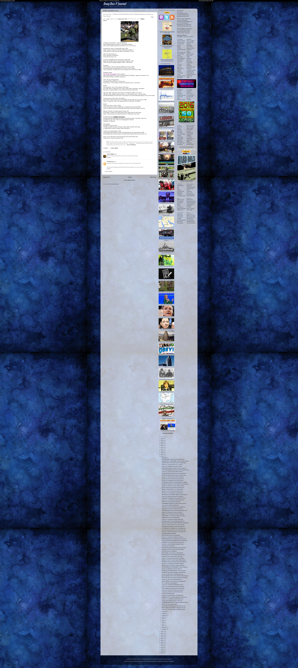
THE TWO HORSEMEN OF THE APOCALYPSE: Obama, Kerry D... (175, 469)
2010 (162, 640)
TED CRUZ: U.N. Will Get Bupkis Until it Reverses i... (173, 492)
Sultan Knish (189, 68)
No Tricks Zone (190, 192)
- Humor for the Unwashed (185, 36)
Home (130, 177)
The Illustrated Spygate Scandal (7, 0)
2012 (162, 636)
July (163, 618)
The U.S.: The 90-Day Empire (182, 23)
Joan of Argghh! (110, 154)
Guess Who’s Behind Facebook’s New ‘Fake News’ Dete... (174, 529)
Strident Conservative (191, 67)
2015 (162, 631)
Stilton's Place (179, 141)
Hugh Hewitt (179, 64)
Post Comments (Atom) (114, 184)
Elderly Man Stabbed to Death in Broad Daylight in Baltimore (116, 61)
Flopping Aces (189, 45)
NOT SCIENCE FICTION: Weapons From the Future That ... (174, 605)
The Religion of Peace (181, 195)
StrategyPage (179, 192)
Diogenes (179, 128)
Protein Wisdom (190, 62)
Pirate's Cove (189, 61)
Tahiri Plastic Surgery (191, 221)
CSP (178, 188)
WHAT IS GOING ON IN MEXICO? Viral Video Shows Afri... (174, 607)
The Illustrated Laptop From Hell (206, 0)
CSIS (178, 187)
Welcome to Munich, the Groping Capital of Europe (114, 111)
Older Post (153, 177)
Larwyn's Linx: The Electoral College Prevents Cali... (173, 584)
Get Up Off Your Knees (108, 56)
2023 (162, 443)
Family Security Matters (181, 208)
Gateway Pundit (180, 59)
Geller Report (179, 61)
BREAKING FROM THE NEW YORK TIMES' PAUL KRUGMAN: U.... (176, 522)
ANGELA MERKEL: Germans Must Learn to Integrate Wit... (174, 581)
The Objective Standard (191, 70)
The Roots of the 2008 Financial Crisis (184, 26)
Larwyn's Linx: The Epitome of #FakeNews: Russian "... (173, 563)
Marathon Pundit (190, 199)
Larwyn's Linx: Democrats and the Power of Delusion (173, 558)
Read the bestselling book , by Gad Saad (167, 60)
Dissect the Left (180, 207)
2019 (162, 450)
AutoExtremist (179, 214)
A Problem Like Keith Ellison (109, 42)
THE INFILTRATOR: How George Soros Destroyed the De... (174, 473)
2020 (162, 449)
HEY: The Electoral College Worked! (169, 583)
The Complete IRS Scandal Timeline (183, 29)
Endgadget (179, 218)
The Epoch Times (180, 53)
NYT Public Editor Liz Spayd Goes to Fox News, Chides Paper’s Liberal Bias (120, 88)
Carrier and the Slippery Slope (168, 593)
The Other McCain (190, 72)
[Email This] (111, 148)
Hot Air (178, 62)
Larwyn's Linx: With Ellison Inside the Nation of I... (172, 568)
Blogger (170, 659)
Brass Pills (179, 90)
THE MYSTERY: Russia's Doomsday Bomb (171, 535)
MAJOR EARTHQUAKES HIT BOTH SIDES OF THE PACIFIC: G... (175, 575)
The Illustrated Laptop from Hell (183, 16)
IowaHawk (179, 135)
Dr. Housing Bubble (190, 95)
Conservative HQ (190, 42)
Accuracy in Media (190, 126)
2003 (162, 652)
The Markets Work (190, 71)
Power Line (179, 71)
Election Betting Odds (181, 52)
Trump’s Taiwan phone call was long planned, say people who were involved (120, 107)
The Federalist (180, 72)
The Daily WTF (180, 217)
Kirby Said (188, 52)
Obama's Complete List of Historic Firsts (184, 28)
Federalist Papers (190, 132)
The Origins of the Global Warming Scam (184, 21)
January (164, 629)
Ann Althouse (189, 39)
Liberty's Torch (189, 55)
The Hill (178, 74)
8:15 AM (108, 157)
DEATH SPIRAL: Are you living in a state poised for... (173, 552)
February (164, 627)
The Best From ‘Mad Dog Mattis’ (110, 131)
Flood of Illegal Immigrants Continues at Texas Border (115, 44)
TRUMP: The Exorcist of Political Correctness (171, 501)
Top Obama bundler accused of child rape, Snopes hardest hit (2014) (118, 127)
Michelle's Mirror (180, 138)
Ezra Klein (188, 131)
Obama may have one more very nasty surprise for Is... (173, 478)
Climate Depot (189, 185)
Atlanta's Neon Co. (190, 214)
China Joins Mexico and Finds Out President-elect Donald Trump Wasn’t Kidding (121, 108)
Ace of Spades (180, 39)
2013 (162, 635)
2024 (162, 442)
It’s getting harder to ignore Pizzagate (111, 128)
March (163, 625)
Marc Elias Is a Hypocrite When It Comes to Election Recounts (117, 90)
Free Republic (179, 56)
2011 (162, 638)
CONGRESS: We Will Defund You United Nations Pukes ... (174, 498)
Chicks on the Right (190, 40)
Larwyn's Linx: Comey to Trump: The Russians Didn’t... (173, 549)
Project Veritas (180, 96)
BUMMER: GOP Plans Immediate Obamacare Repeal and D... (175, 597)
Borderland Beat (180, 185)
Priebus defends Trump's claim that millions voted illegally (116, 51)
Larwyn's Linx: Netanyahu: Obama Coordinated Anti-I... (173, 485)
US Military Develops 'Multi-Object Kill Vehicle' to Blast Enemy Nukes (119, 118)
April (163, 624)
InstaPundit (179, 65)
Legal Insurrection (190, 53)
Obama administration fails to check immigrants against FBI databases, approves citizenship (124, 75)
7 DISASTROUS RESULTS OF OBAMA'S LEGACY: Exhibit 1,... (175, 482)
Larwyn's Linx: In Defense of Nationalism (170, 505)
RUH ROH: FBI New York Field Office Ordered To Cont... (173, 554)
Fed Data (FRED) (190, 96)
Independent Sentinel (190, 48)
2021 (162, 447)
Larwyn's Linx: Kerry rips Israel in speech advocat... (172, 471)
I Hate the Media (190, 134)
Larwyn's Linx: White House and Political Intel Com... (173, 574)
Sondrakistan (189, 205)
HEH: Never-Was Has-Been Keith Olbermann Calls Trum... (174, 547)
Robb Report (179, 221)
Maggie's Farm (180, 209)
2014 (162, 633)
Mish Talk (188, 98)
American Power (180, 201)
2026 (162, 438)
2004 (162, 651)
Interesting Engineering (181, 220)
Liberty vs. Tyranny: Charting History (184, 18)
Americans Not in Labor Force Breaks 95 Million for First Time (117, 66)
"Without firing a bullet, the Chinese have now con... (172, 508)
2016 (162, 456)
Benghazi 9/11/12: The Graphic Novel (184, 24)
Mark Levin (179, 67)
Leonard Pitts (189, 137)
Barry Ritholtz (189, 90)
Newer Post (106, 177)
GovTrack (179, 92)
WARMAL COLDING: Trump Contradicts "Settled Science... (174, 559)
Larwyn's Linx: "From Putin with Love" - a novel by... (172, 464)
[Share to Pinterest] (117, 148)
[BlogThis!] (113, 148)
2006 (162, 647)
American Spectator (181, 42)
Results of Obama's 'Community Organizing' (109, 0)
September (164, 615)
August (163, 617)
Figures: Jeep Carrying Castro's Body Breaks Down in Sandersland (118, 113)
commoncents (110, 161)
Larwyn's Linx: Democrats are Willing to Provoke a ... (173, 537)
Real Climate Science (191, 194)
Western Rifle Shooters (191, 74)
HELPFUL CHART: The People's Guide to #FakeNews (173, 565)
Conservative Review (181, 49)
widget (122, 18)
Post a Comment (108, 171)
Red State (188, 64)
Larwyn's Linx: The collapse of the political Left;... (172, 579)
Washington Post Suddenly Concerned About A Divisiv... (173, 526)
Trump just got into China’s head (110, 98)
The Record (179, 194)
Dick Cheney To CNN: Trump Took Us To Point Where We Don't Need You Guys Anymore (123, 99)
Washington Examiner (181, 75)
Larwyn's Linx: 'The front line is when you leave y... (172, 512)
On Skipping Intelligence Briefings (169, 533)
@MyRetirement (190, 218)
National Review (180, 68)
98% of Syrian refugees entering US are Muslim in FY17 (116, 45)
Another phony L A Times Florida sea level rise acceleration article (118, 82)
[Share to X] (114, 148)
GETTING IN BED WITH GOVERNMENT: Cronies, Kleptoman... (175, 567)
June (163, 620)
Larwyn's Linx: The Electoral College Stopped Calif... (173, 519)
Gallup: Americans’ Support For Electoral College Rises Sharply (117, 49)
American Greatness (181, 40)
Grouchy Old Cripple (181, 134)
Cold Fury (179, 205)
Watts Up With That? (190, 195)
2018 (162, 452)
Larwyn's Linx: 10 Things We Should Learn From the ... (173, 590)
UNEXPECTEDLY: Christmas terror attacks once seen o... (174, 515)
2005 (162, 649)
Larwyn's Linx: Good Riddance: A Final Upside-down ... (173, 499)
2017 (162, 454)
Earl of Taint (179, 131)
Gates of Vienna (190, 46)
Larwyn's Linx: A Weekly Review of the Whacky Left (172, 595)
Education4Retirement (191, 217)
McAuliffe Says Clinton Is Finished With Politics (114, 48)
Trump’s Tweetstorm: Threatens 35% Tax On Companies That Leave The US (120, 69)
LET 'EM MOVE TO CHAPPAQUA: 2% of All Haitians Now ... (174, 528)
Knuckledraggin (180, 137)
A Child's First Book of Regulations (183, 32)
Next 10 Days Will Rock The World (111, 76)
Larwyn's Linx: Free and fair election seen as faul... (172, 556)
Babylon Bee (179, 126)
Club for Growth (190, 93)
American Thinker (180, 43)
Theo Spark (189, 207)
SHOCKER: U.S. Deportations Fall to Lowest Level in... (173, 542)
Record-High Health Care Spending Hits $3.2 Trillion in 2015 (116, 68)
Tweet (152, 17)
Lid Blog (188, 56)
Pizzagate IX (106, 125)
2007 (162, 645)
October (164, 613)
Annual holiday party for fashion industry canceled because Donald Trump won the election (123, 133)
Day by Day (179, 129)
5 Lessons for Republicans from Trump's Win (113, 59)
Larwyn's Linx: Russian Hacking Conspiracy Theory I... (173, 544)
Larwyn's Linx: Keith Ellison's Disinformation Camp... (173, 598)
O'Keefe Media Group (181, 95)
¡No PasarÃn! (179, 202)
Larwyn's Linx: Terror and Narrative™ (169, 604)
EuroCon (179, 55)
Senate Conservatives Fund (117, 138)
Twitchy (178, 98)
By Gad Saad (167, 32)
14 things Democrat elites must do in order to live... (172, 600)
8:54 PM (108, 168)
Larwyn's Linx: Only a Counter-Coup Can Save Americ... (173, 524)
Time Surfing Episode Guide (182, 13)
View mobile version (129, 180)
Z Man (188, 77)
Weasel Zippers (180, 77)
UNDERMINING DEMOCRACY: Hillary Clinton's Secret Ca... (174, 503)
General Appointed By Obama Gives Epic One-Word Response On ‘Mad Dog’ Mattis (122, 132)
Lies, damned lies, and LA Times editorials (112, 87)
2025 (162, 440)
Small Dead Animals (190, 204)
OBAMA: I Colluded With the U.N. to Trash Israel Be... (173, 489)
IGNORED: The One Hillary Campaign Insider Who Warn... (174, 572)
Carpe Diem (189, 92)
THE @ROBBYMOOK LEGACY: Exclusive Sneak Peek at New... (175, 602)
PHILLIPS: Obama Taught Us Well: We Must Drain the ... (173, 487)
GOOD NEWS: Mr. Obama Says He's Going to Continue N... (174, 468)
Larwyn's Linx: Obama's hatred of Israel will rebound (173, 476)
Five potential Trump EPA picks (110, 81)
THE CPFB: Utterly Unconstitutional (169, 551)
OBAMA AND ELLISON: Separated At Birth (170, 517)
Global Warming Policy (191, 187)
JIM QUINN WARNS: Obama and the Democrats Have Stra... (174, 510)
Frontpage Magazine (181, 58)
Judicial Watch (180, 93)
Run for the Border (107, 55)
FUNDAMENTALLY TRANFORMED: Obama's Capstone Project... (175, 461)
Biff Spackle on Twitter (191, 215)
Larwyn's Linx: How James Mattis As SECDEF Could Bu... (174, 609)
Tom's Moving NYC (190, 220)
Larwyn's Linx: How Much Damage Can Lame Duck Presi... (174, 531)
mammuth (160, 659)
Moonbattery (189, 58)
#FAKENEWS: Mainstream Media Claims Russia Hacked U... (174, 561)
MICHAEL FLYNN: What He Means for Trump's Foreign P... (174, 570)
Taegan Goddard (190, 128)
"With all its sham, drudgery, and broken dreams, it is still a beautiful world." (120, 94)
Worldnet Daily (189, 75)
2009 (162, 642)
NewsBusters (189, 142)
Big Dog (178, 204)
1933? (104, 54)
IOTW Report (189, 49)
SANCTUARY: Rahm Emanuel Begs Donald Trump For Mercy (175, 577)
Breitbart (178, 46)
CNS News (179, 48)
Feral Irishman (180, 132)
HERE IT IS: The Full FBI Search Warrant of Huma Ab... (173, 514)
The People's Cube (180, 142)
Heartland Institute (190, 188)
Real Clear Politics (190, 144)
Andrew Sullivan (190, 129)
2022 (162, 445)
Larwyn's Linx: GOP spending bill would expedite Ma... (173, 586)
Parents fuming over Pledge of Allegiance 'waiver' (114, 62)
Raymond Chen (180, 215)
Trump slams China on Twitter (110, 105)
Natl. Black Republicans (191, 201)
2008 (162, 643)
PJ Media (179, 70)
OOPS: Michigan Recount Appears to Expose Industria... (173, 588)
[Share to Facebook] (116, 148)
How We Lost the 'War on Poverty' (183, 31)
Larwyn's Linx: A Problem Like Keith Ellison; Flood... (172, 591)
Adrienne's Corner (180, 199)
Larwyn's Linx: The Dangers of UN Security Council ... (173, 480)
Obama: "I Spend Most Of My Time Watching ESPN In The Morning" (118, 101)
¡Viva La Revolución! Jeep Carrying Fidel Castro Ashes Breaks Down (122, 136)
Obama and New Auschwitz (182, 20)
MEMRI (188, 141)
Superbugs (105, 121)
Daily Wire (188, 43)
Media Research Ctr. (190, 138)
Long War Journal (180, 191)
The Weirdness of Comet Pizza (168, 545)
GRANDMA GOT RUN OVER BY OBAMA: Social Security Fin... (175, 494)
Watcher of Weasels (190, 208)
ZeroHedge (189, 99)
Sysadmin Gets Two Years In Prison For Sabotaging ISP (116, 119)
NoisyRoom (189, 59)
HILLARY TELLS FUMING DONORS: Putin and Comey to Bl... (175, 540)
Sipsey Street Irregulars (191, 202)
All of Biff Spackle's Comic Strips (167, 430)
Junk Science (189, 191)
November (164, 611)
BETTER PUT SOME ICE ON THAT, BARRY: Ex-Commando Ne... (175, 484)
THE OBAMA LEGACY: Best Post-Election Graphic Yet (173, 521)
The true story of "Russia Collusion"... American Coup (167, 46)
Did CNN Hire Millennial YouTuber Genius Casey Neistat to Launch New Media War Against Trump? (125, 95)
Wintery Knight (189, 209)
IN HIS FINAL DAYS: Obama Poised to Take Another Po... (174, 506)
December (164, 457)
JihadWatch (189, 135)
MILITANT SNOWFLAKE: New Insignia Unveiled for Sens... (174, 475)
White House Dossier (181, 99)
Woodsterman (179, 144)
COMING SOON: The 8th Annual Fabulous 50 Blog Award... (174, 462)
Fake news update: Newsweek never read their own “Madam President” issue (120, 92)
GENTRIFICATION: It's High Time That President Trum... (173, 459)
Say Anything (189, 65)
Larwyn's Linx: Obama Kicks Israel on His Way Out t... (173, 496)
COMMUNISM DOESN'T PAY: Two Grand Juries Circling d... (174, 538)
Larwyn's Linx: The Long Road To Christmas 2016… (173, 491)
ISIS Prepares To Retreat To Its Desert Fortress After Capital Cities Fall (119, 112)
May (163, 622)
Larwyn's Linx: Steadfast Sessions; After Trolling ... (172, 466)
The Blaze (179, 45)
